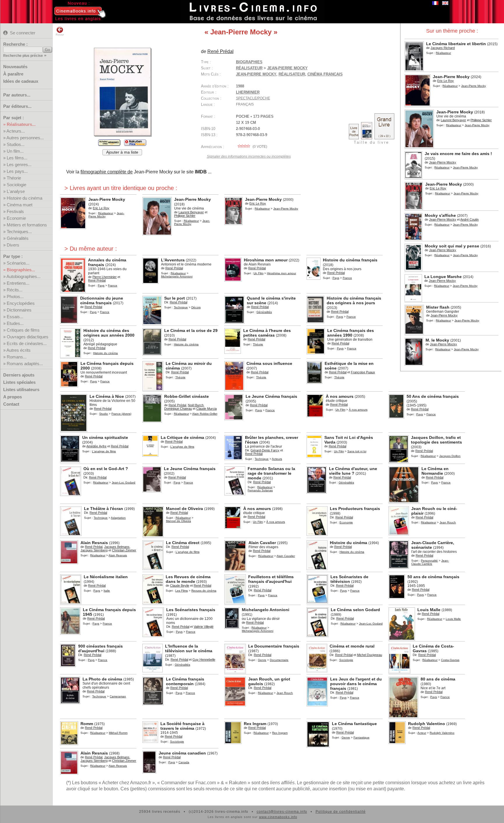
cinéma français (325, 74)
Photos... (15, 296)
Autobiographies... (23, 276)
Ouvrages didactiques (27, 336)
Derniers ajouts (18, 374)
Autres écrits (18, 350)
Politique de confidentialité (341, 812)
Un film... (15, 151)
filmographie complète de (106, 171)
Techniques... (19, 231)
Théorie (14, 177)
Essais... (15, 316)
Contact (11, 404)
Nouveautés (15, 66)
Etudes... (15, 323)
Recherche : (15, 44)
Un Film (258, 273)
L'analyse (16, 191)
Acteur (421, 732)
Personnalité (429, 560)
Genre (262, 660)
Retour (60, 34)
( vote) (259, 147)
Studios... (15, 144)
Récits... (14, 289)
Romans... (17, 356)
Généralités (18, 238)
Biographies (249, 62)
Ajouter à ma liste (122, 152)
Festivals (15, 211)
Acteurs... (15, 131)
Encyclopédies (21, 303)
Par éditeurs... (17, 106)
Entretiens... (18, 283)
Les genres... (19, 164)
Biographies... (21, 269)
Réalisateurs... (21, 124)
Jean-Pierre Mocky (256, 74)
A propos (12, 396)
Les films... (17, 157)
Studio (103, 413)
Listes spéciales (19, 382)
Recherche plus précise (23, 56)
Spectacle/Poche (253, 98)
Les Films (181, 590)
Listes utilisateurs (21, 389)
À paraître (13, 73)
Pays (101, 285)
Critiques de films (23, 330)
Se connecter (22, 32)
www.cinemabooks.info (278, 817)
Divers (13, 244)
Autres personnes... (25, 137)
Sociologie (16, 184)
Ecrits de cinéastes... (27, 343)
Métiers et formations (27, 224)
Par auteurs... (16, 94)
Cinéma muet (19, 204)
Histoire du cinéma (24, 198)
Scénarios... (18, 263)
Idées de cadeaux (20, 81)
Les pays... (17, 171)
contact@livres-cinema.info (282, 812)
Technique (181, 307)
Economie (16, 218)
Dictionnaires (19, 309)
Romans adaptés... (25, 363)
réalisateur (292, 74)
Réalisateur (450, 85)
